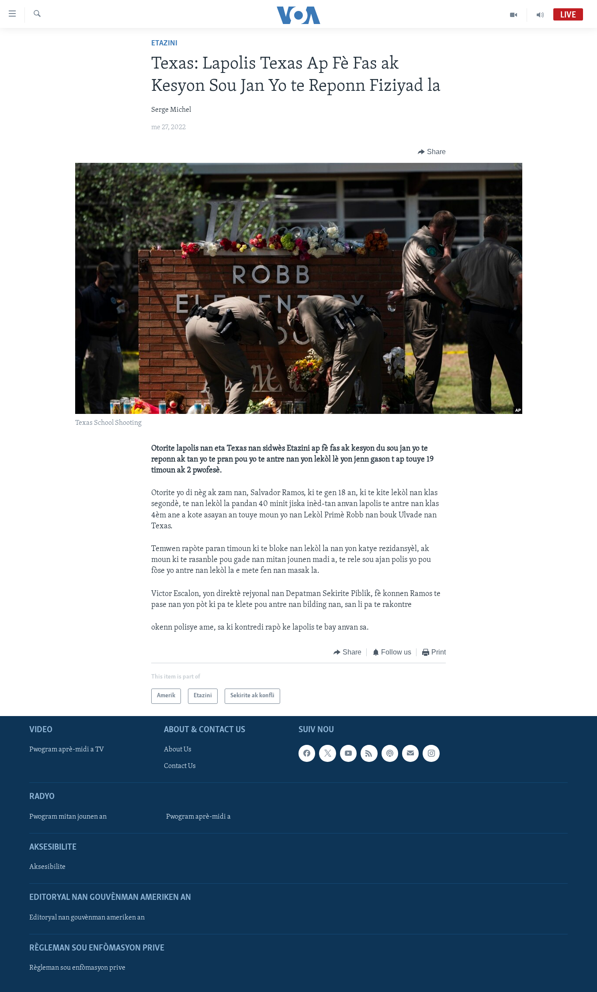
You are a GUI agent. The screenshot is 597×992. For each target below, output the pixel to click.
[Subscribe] (410, 753)
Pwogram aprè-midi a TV (66, 749)
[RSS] (369, 753)
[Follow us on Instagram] (431, 753)
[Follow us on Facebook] (306, 753)
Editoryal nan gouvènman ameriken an (87, 917)
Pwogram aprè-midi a (198, 816)
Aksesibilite (47, 867)
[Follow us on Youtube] (348, 753)
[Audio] (540, 14)
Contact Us (180, 766)
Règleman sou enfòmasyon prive (77, 967)
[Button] (432, 152)
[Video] (513, 14)
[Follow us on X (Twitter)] (327, 753)
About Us (177, 749)
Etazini (164, 44)
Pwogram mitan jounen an (68, 816)
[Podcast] (390, 753)
